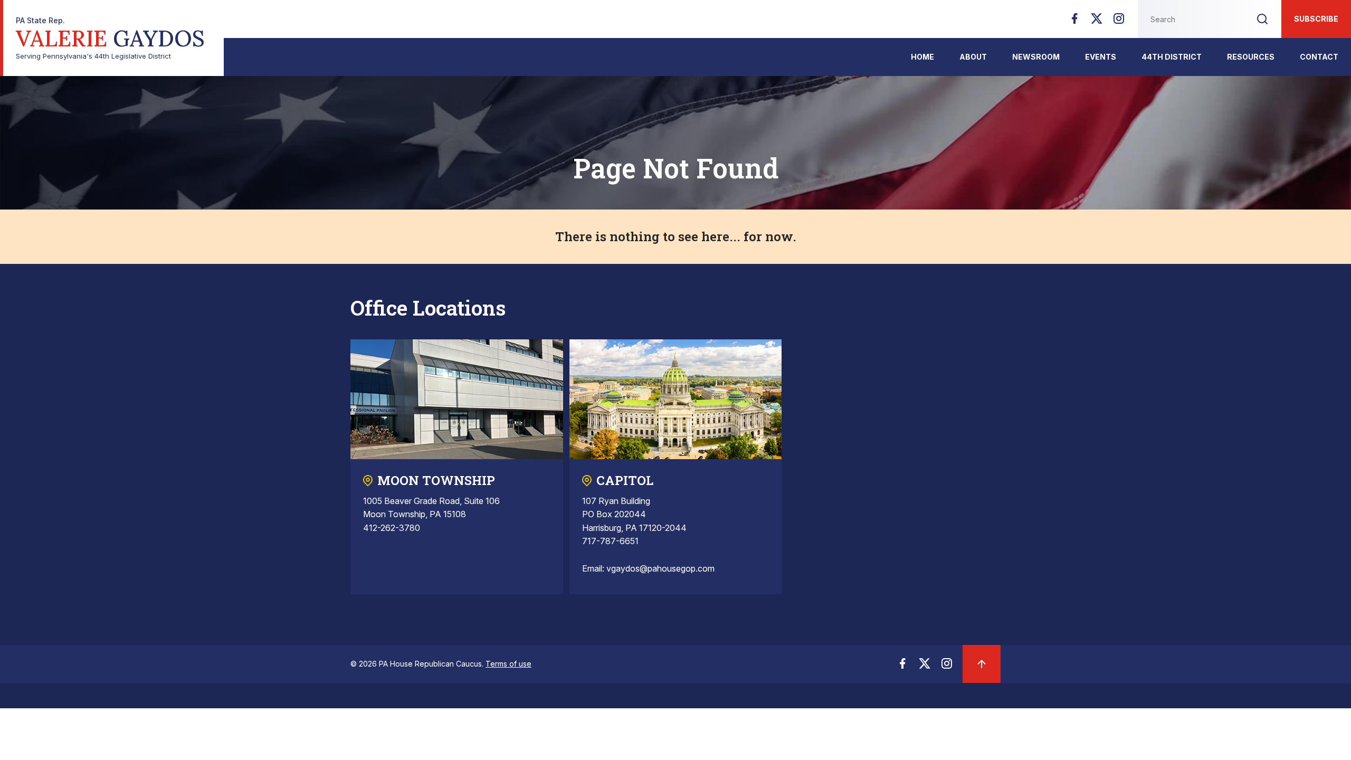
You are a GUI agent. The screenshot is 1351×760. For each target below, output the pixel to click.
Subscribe (1316, 18)
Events (1100, 56)
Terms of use (508, 663)
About (973, 56)
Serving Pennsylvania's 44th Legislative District (110, 38)
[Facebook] (1074, 21)
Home (922, 56)
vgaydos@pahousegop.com (660, 568)
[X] (1096, 21)
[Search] (1262, 19)
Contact (1319, 56)
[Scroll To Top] (982, 664)
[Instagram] (1118, 21)
